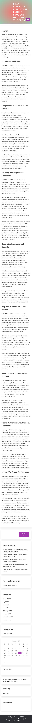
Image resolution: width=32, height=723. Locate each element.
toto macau (14, 681)
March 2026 (6, 608)
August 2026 (7, 599)
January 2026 (7, 614)
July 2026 (6, 602)
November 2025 (8, 617)
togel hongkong (7, 702)
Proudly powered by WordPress (12, 719)
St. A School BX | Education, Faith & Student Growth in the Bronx (20, 11)
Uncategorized (7, 633)
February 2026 (7, 611)
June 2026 (6, 605)
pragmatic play (7, 679)
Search (24, 534)
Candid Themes (19, 721)
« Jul (4, 662)
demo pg (5, 693)
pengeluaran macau (18, 679)
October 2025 (7, 620)
